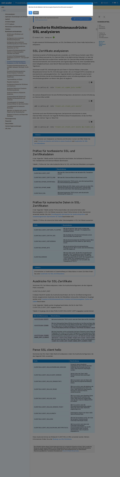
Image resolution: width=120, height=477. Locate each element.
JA (30, 13)
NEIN (36, 13)
